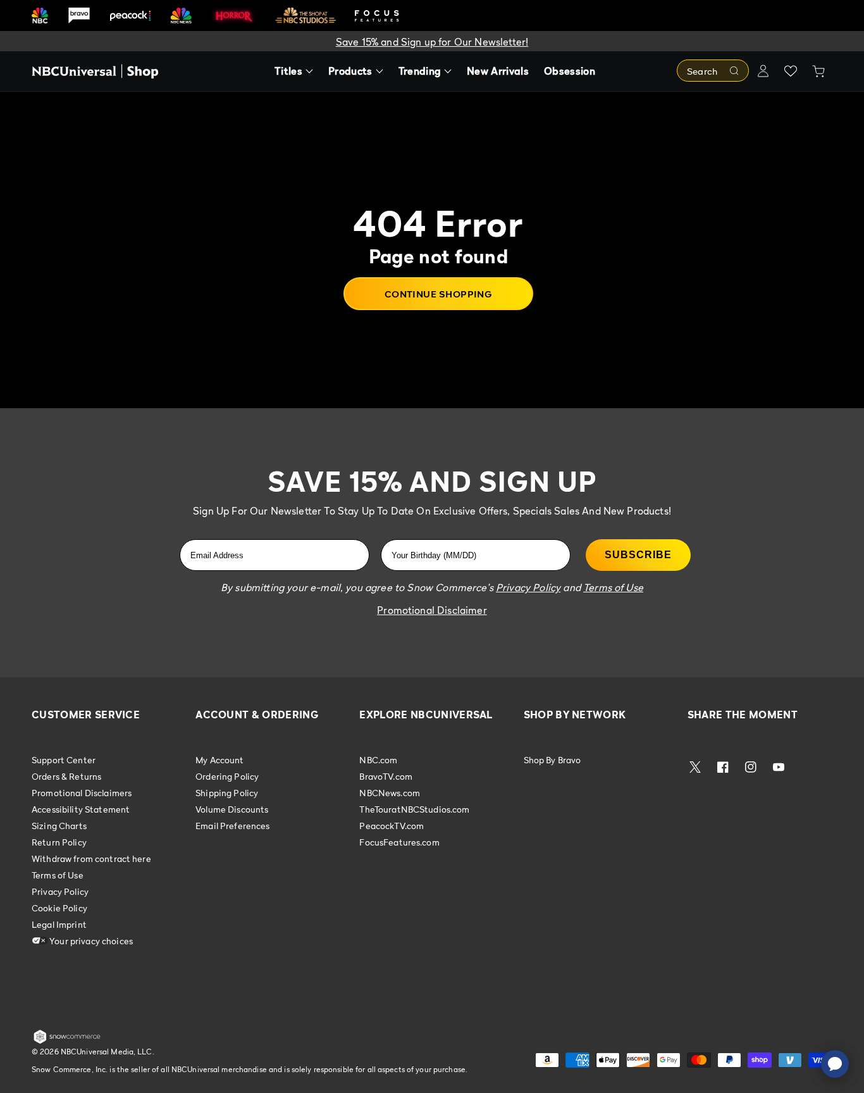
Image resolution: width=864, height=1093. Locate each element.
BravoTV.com (385, 776)
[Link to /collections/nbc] (40, 15)
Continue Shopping (439, 293)
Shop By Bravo (552, 760)
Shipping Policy (226, 792)
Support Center (64, 760)
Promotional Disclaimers (82, 792)
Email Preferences (232, 825)
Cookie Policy (59, 908)
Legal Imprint (59, 924)
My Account (219, 760)
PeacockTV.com (391, 825)
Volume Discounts (231, 809)
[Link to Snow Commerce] (67, 1041)
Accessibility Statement (81, 809)
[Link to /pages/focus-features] (377, 15)
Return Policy (59, 842)
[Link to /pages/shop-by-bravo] (79, 15)
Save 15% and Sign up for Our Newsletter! (432, 41)
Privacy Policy (60, 891)
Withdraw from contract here (91, 858)
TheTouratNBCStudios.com (414, 809)
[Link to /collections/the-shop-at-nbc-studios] (305, 15)
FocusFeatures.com (399, 842)
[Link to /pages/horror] (234, 15)
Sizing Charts (59, 825)
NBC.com (378, 760)
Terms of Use (57, 875)
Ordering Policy (227, 776)
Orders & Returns (66, 776)
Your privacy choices (90, 940)
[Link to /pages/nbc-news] (181, 15)
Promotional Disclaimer (432, 610)
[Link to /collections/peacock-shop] (130, 15)
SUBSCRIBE (638, 554)
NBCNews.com (389, 792)
